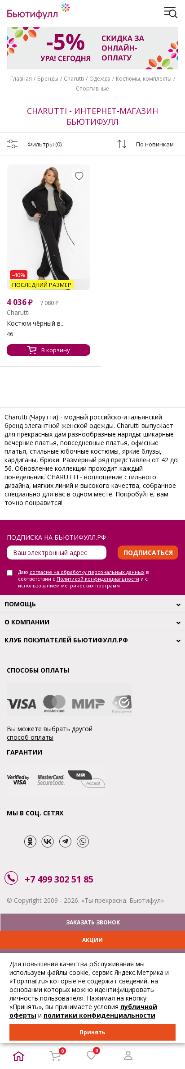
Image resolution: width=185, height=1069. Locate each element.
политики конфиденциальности (99, 1015)
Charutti (74, 78)
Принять (92, 1032)
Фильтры (44, 144)
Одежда (99, 78)
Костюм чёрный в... (36, 323)
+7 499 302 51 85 (59, 879)
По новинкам (155, 144)
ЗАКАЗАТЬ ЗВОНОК (93, 922)
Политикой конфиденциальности (98, 578)
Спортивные (92, 88)
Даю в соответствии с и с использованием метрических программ (83, 579)
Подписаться (148, 552)
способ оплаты (30, 737)
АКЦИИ (92, 940)
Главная (21, 78)
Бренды (47, 78)
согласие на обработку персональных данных (87, 572)
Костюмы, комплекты (144, 78)
